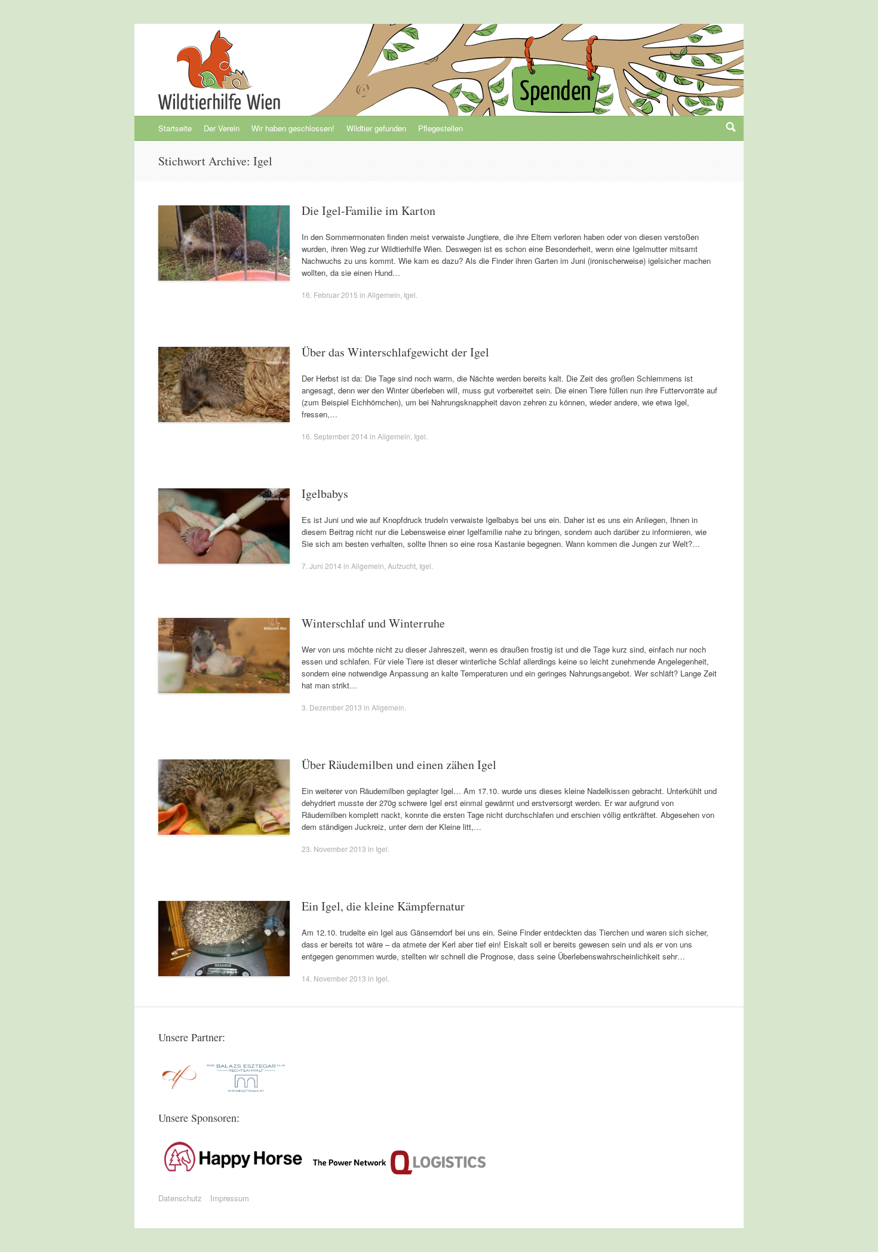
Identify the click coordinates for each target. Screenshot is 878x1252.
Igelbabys (325, 493)
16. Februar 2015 (330, 295)
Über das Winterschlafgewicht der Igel (395, 352)
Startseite (175, 128)
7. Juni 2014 (322, 566)
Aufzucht (402, 566)
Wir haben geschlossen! (292, 128)
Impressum (229, 1198)
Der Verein (222, 128)
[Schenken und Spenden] (553, 83)
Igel (410, 295)
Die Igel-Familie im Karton (368, 210)
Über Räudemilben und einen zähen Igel (399, 764)
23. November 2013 (334, 849)
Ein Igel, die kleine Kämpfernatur (383, 906)
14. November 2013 (334, 978)
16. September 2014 (335, 436)
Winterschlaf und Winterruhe (373, 623)
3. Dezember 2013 (332, 707)
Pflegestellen (440, 128)
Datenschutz (180, 1198)
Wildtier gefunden (376, 128)
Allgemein (383, 295)
